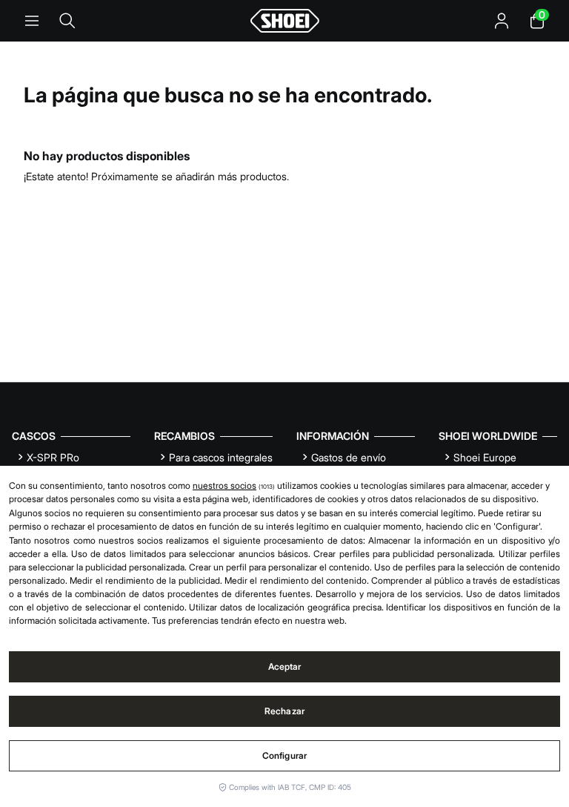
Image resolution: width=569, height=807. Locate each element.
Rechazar (284, 711)
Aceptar (285, 666)
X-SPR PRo (53, 457)
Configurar (284, 755)
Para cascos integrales (221, 457)
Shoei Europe (484, 457)
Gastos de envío (348, 457)
